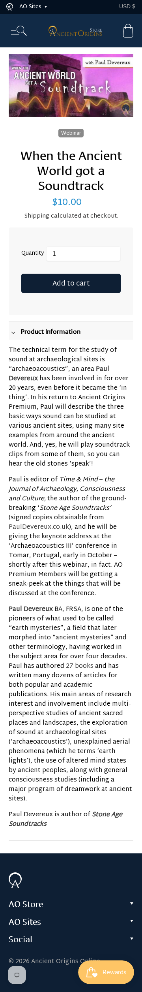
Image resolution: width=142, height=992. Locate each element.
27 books (79, 666)
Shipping (36, 216)
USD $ (127, 6)
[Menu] (19, 31)
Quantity (32, 254)
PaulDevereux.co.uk (39, 527)
